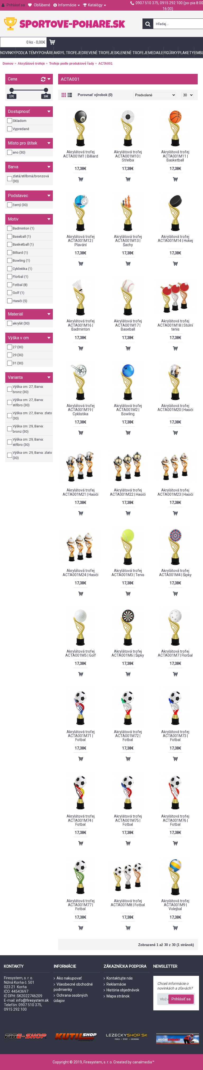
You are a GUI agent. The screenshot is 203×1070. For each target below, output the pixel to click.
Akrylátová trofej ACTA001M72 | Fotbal (128, 736)
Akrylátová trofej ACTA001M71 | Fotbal (81, 736)
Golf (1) (18, 293)
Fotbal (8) (20, 285)
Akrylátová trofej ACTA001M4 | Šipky (175, 573)
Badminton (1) (23, 228)
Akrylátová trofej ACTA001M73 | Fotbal (175, 736)
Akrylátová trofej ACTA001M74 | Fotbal (81, 820)
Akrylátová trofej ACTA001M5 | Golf (80, 653)
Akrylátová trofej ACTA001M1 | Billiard (80, 154)
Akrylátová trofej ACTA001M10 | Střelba (128, 156)
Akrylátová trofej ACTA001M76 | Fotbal (175, 820)
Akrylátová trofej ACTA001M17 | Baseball (128, 325)
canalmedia (142, 1062)
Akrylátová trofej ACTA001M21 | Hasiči (80, 492)
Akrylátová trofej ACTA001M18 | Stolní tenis (175, 325)
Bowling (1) (21, 260)
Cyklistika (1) (22, 269)
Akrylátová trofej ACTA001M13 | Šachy (128, 241)
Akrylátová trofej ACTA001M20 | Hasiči (175, 408)
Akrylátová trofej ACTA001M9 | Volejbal (175, 905)
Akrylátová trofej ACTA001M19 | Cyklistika (81, 410)
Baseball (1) (22, 236)
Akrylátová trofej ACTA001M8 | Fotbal (128, 903)
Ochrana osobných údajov (71, 998)
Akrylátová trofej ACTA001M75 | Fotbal (128, 820)
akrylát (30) (21, 323)
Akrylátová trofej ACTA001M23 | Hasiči (175, 492)
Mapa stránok (118, 996)
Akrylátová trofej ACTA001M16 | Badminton (81, 325)
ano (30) (19, 152)
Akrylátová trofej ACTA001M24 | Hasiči (80, 573)
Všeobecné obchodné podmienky (73, 987)
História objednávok (123, 990)
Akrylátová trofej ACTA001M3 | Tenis (128, 573)
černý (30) (20, 205)
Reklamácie (116, 984)
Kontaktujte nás (120, 978)
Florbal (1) (20, 277)
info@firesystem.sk (32, 1000)
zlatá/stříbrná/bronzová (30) (31, 178)
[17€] (12, 90)
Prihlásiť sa (181, 999)
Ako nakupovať (69, 978)
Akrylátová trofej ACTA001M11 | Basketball (175, 156)
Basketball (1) (23, 244)
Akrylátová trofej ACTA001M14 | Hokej (175, 239)
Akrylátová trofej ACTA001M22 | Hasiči (128, 492)
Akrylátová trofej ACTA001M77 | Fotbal (81, 905)
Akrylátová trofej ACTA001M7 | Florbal (175, 653)
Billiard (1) (20, 253)
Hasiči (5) (20, 301)
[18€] (46, 90)
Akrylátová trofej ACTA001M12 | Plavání (81, 241)
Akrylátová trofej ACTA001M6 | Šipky (128, 653)
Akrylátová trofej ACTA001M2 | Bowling (128, 410)
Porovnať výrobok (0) (95, 95)
